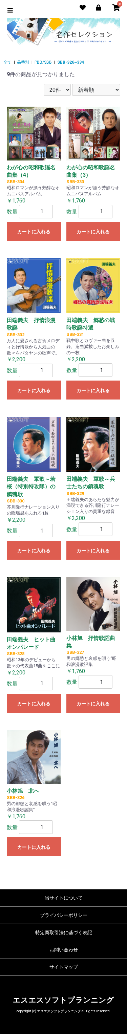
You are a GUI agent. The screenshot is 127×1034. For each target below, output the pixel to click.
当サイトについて (64, 898)
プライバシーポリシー (63, 915)
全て (7, 62)
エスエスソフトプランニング (63, 1000)
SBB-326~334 (70, 62)
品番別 (23, 62)
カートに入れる (33, 231)
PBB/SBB (43, 62)
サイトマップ (63, 967)
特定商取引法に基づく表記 (63, 932)
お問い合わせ (63, 949)
